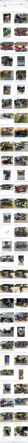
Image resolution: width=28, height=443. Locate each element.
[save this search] (27, 2)
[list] (1, 6)
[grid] (3, 6)
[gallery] (5, 6)
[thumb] (2, 6)
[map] (6, 6)
